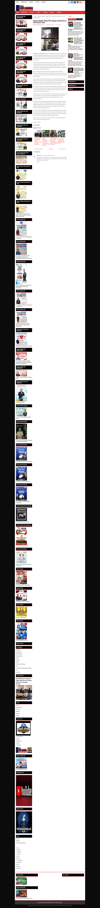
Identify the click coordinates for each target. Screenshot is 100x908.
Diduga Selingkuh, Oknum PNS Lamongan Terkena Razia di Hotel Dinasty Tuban (50, 21)
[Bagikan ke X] (37, 125)
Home (35, 16)
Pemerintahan (19, 862)
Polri (17, 666)
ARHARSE (39, 155)
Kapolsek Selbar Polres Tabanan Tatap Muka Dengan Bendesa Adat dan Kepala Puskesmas (53, 141)
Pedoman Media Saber (21, 842)
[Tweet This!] (38, 122)
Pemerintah (59, 12)
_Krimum (18, 856)
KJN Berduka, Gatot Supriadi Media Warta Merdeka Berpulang (79, 69)
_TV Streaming (19, 860)
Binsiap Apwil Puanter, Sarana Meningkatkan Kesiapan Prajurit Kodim (61, 141)
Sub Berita (52, 12)
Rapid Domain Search (67, 905)
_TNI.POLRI (18, 850)
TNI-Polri (37, 2)
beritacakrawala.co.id (49, 902)
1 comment (58, 24)
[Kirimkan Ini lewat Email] (34, 125)
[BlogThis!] (36, 125)
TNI (16, 670)
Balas (38, 162)
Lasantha (48, 905)
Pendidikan (45, 12)
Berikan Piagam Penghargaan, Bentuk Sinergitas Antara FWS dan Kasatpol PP (38, 141)
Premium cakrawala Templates (56, 905)
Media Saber (18, 741)
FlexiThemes (34, 905)
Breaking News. (19, 656)
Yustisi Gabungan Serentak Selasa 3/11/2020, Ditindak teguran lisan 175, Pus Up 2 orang (45, 142)
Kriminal (17, 713)
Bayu (61, 902)
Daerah (17, 658)
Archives (79, 19)
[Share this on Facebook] (36, 122)
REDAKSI (18, 840)
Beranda (51, 149)
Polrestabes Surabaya (20, 664)
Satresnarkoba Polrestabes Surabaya (24, 668)
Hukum (17, 848)
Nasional (32, 2)
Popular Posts (72, 19)
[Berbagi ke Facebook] (38, 125)
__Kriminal (18, 854)
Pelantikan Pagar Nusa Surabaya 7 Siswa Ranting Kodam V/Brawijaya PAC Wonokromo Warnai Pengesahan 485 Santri (76, 41)
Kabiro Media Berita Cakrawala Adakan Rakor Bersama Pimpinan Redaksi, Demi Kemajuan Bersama (24, 681)
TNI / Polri (18, 672)
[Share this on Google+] (40, 122)
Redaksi (17, 2)
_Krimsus (18, 858)
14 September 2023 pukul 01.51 (48, 155)
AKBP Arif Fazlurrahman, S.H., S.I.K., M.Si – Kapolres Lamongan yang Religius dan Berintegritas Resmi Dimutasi (75, 57)
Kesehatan (43, 2)
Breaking (18, 649)
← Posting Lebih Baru (38, 149)
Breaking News (24, 2)
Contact (17, 742)
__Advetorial (18, 852)
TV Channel (18, 745)
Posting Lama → (62, 149)
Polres (17, 662)
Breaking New (19, 652)
